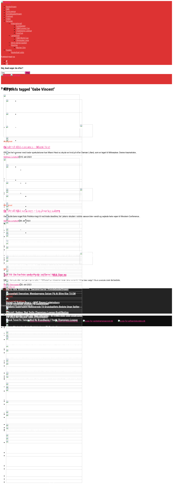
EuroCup (19, 33)
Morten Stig (21, 47)
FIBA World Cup (22, 38)
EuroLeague (11, 11)
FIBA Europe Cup (23, 28)
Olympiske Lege (22, 40)
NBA (7, 9)
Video (8, 18)
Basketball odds (17, 52)
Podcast (9, 16)
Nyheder (9, 21)
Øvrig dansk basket (19, 43)
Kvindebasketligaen (14, 14)
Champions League (24, 31)
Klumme (14, 45)
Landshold (15, 35)
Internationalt (16, 23)
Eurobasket (20, 26)
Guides (9, 50)
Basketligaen (11, 6)
